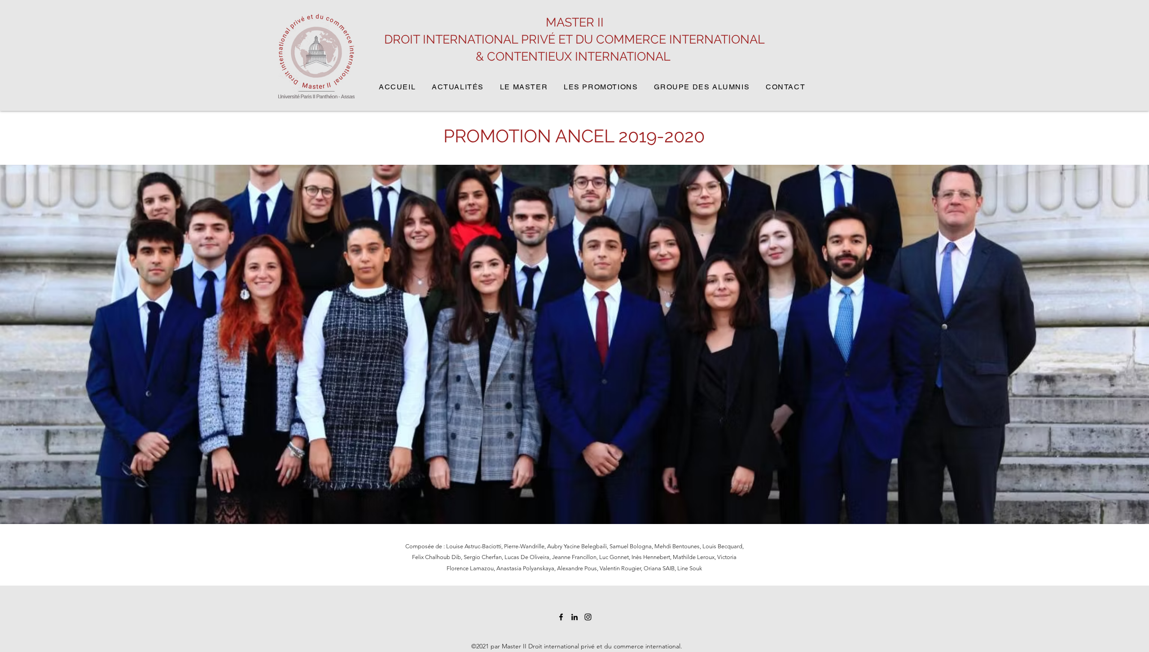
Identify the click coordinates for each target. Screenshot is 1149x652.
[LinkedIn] (574, 616)
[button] (606, 87)
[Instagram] (587, 616)
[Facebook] (561, 616)
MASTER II (575, 22)
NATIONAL (642, 56)
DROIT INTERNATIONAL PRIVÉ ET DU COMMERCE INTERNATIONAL (574, 39)
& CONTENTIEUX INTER (543, 56)
